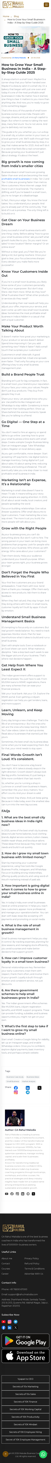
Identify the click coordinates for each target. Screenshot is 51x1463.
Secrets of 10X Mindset (25, 1424)
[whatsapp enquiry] (43, 1454)
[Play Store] (25, 1341)
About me (7, 1258)
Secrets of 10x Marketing (25, 1386)
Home (6, 16)
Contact (6, 1263)
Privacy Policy (31, 1258)
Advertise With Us (33, 1274)
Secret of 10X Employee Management (25, 1439)
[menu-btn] (46, 4)
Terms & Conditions (34, 1268)
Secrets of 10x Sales (25, 1394)
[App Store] (25, 1356)
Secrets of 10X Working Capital (25, 1409)
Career (5, 1274)
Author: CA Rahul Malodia (20, 1130)
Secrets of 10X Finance (25, 1402)
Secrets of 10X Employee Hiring (25, 1432)
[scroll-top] (5, 1454)
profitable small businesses (16, 179)
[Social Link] (3, 1321)
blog (16, 16)
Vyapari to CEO (25, 1379)
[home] (13, 5)
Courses (6, 1268)
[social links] (16, 1087)
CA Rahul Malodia (19, 58)
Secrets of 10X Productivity (25, 1417)
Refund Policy (31, 1263)
